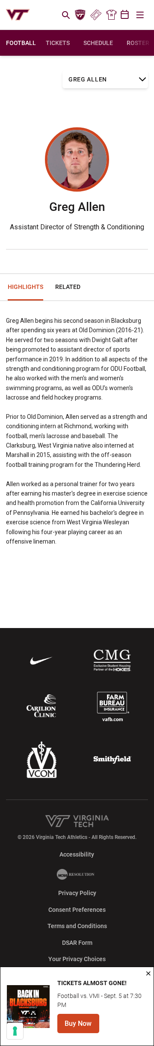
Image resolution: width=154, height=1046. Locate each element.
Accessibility (76, 854)
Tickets (96, 15)
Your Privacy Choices (77, 959)
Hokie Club (80, 15)
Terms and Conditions (77, 926)
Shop (111, 15)
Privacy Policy (77, 893)
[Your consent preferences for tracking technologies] (15, 1031)
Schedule (98, 42)
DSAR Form (77, 942)
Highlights (25, 286)
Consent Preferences (77, 909)
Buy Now (82, 1026)
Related (67, 286)
